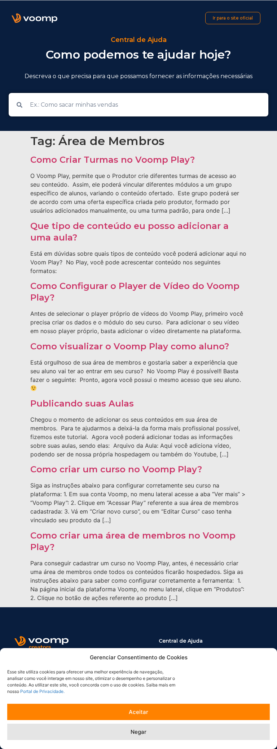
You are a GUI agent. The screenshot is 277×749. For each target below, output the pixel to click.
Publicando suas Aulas (82, 403)
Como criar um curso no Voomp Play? (116, 469)
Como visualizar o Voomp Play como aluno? (129, 346)
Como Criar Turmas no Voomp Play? (112, 159)
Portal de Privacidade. (42, 691)
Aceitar (138, 711)
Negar (138, 731)
